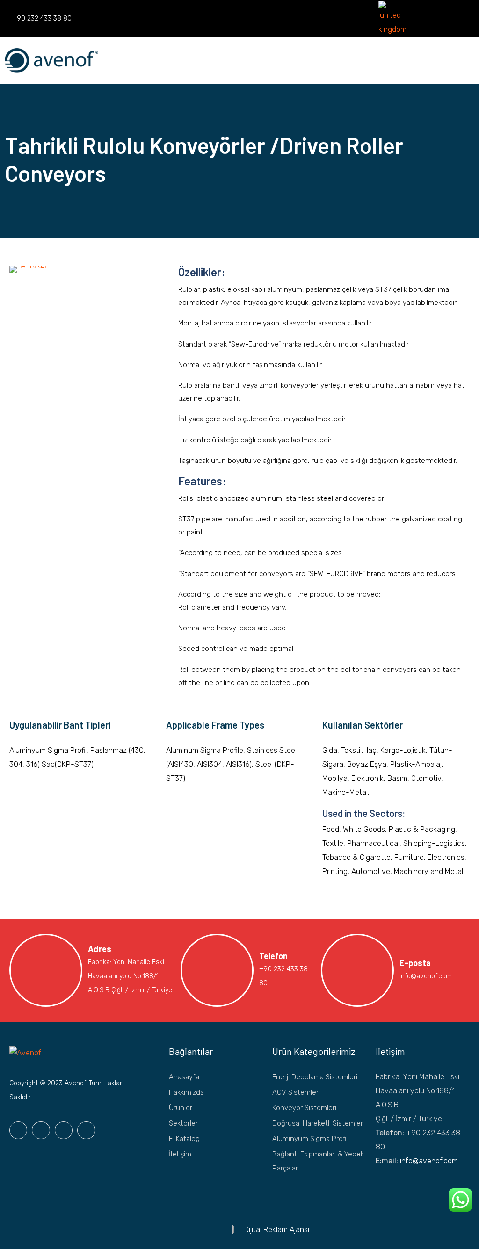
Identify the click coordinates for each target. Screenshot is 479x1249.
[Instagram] (355, 18)
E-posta (415, 963)
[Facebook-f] (18, 1130)
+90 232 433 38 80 (42, 18)
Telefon (273, 956)
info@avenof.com (429, 1160)
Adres (99, 949)
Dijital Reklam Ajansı (276, 1229)
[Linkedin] (370, 18)
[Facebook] (340, 18)
